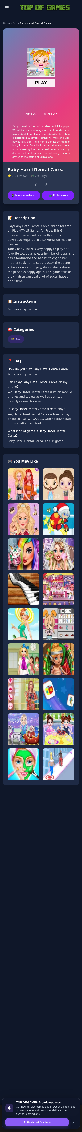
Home (6, 23)
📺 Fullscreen (58, 195)
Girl (15, 23)
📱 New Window (22, 195)
